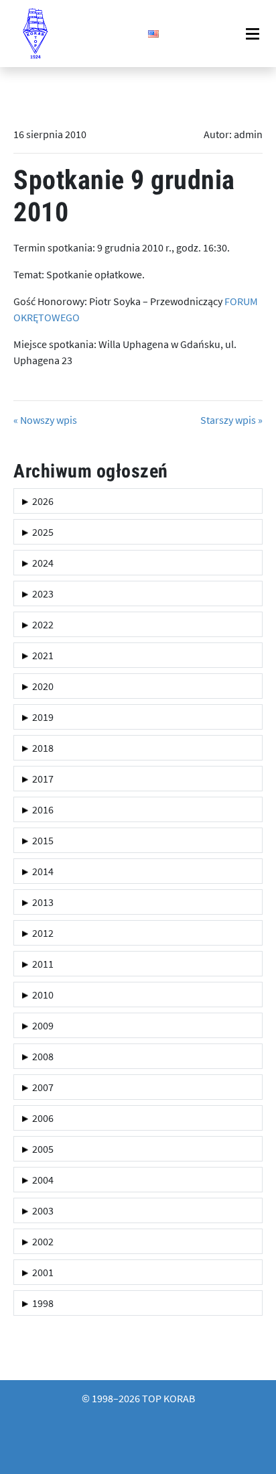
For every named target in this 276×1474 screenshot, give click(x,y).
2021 (41, 655)
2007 (41, 1087)
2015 (41, 840)
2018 (41, 747)
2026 (41, 501)
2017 (41, 778)
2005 (41, 1148)
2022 (41, 624)
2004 (41, 1179)
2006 (41, 1118)
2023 (41, 593)
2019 (41, 717)
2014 (41, 871)
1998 (41, 1303)
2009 (41, 1025)
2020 (41, 686)
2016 (41, 809)
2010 (41, 994)
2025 (41, 531)
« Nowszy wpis (45, 420)
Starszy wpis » (231, 420)
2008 (41, 1056)
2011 (41, 963)
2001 (41, 1272)
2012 (41, 933)
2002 (41, 1241)
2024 (41, 562)
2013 (41, 902)
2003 (41, 1210)
